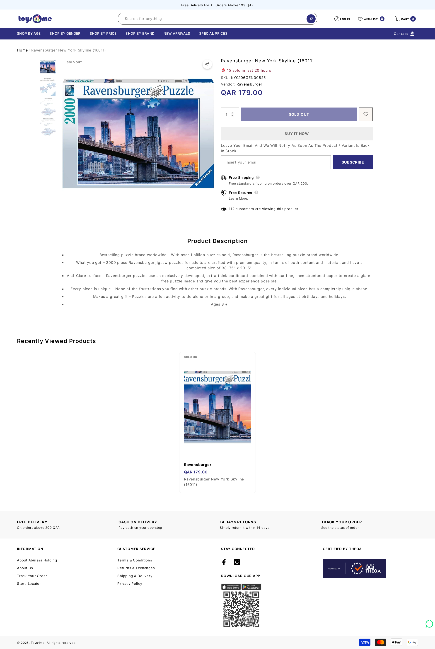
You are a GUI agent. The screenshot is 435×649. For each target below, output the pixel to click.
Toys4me (38, 642)
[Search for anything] (217, 19)
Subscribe (353, 162)
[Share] (207, 64)
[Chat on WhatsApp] (429, 622)
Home (22, 50)
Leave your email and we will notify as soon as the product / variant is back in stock (295, 148)
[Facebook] (224, 562)
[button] (405, 18)
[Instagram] (236, 562)
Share (207, 64)
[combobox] (212, 19)
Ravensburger (249, 84)
